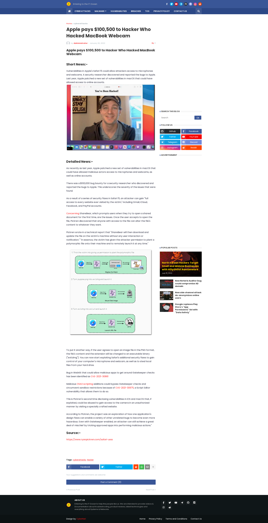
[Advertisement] (111, 447)
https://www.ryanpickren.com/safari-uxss (89, 439)
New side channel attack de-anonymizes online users (188, 295)
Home (69, 23)
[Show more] (153, 466)
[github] (185, 4)
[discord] (190, 4)
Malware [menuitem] (99, 11)
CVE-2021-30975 (124, 387)
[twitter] (171, 4)
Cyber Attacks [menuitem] (82, 11)
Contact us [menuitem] (180, 11)
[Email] (147, 466)
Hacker (90, 460)
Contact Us (196, 518)
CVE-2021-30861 (99, 376)
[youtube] (176, 4)
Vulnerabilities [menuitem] (119, 11)
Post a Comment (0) (111, 482)
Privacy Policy (155, 518)
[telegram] (181, 4)
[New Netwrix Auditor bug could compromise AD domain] (166, 284)
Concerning (73, 213)
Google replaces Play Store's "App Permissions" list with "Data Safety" (186, 308)
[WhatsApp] (141, 466)
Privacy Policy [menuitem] (162, 11)
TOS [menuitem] (147, 11)
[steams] (162, 4)
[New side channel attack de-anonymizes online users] (166, 295)
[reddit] (200, 4)
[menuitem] (69, 11)
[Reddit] (135, 466)
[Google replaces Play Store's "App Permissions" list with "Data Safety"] (166, 307)
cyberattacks (79, 460)
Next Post (150, 490)
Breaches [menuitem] (136, 11)
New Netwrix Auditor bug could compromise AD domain (188, 284)
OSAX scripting (85, 384)
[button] (199, 11)
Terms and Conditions (176, 518)
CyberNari (81, 518)
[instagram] (195, 4)
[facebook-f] (166, 4)
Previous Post (74, 490)
